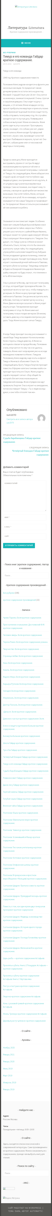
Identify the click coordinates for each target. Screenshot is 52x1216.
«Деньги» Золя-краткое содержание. (20, 711)
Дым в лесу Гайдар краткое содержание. (21, 785)
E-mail (8, 527)
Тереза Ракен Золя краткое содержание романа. (25, 642)
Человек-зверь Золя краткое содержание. (22, 635)
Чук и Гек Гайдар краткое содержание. (20, 750)
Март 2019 (7, 1075)
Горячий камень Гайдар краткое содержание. (23, 791)
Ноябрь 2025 (9, 1047)
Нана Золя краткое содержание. (18, 663)
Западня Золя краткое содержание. (19, 690)
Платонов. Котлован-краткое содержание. (22, 857)
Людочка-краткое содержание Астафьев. (22, 996)
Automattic (36, 1211)
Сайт (7, 536)
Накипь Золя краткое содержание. (19, 670)
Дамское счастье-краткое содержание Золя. (23, 718)
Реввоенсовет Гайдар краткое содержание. (23, 778)
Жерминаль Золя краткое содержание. (21, 697)
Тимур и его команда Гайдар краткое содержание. (25, 764)
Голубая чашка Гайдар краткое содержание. (23, 798)
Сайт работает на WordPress (24, 1208)
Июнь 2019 (8, 1068)
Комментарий (11, 483)
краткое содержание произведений (19, 600)
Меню (28, 43)
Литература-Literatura (26, 28)
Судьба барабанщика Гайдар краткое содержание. (22, 438)
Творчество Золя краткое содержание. (21, 649)
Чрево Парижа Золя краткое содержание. (22, 617)
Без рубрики (9, 52)
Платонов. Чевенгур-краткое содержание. (22, 830)
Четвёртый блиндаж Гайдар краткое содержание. (30, 451)
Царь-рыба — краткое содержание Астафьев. (24, 958)
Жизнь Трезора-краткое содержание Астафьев (25, 1013)
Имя (7, 517)
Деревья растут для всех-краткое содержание (24, 1020)
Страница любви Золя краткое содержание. (23, 656)
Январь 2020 (8, 1061)
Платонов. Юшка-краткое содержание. (20, 812)
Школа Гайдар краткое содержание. (19, 743)
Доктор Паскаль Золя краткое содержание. (23, 704)
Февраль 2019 (9, 1082)
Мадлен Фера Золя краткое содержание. (22, 676)
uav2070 (16, 64)
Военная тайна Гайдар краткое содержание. (23, 805)
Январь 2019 (8, 1089)
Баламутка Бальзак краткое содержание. (21, 736)
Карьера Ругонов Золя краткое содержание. (23, 684)
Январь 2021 (8, 1054)
